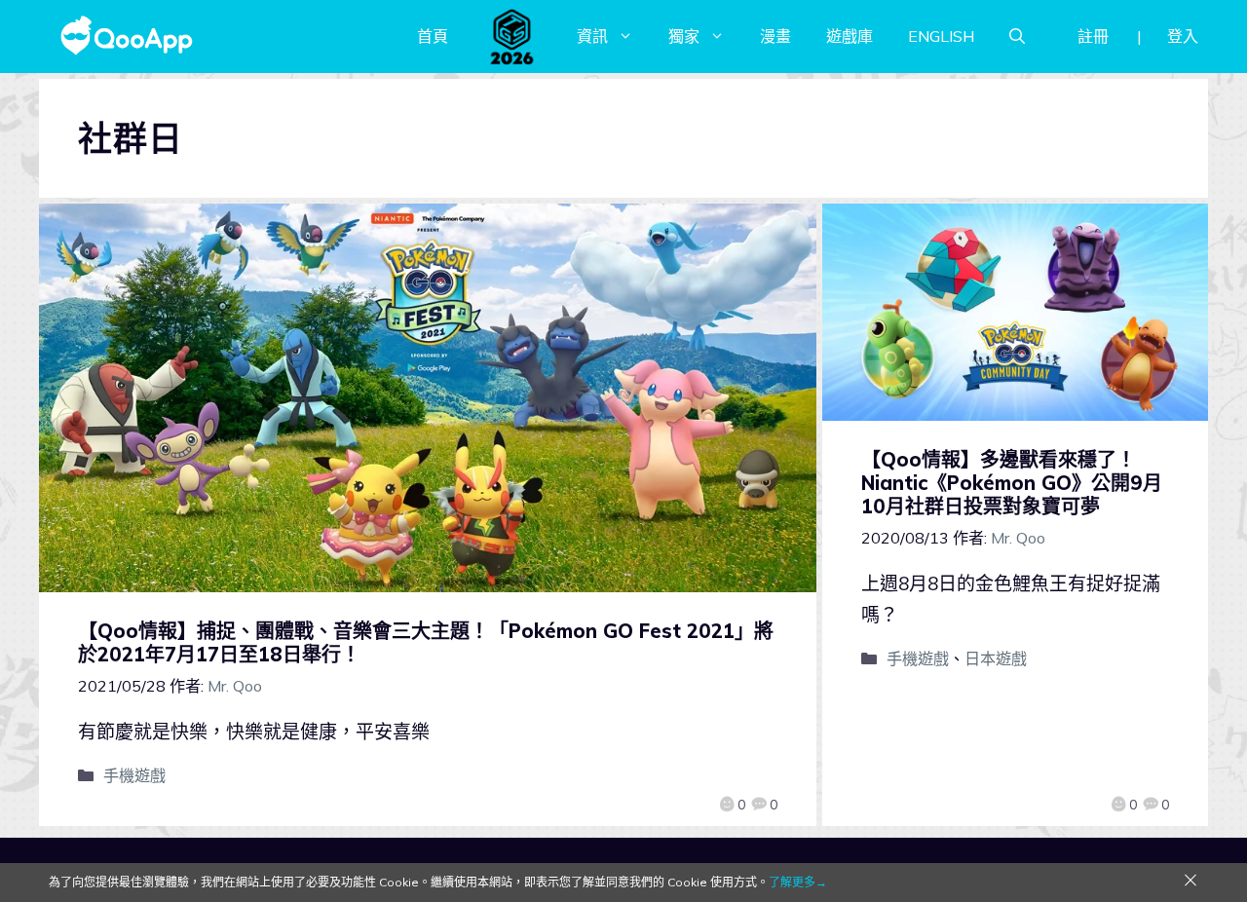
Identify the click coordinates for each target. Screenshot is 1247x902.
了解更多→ (798, 882)
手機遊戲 (134, 775)
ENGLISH (941, 36)
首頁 (432, 36)
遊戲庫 (849, 36)
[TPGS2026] (512, 36)
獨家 (683, 36)
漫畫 (775, 36)
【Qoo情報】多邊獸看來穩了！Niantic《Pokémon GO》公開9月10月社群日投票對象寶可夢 (1011, 482)
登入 (1182, 36)
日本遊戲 (995, 658)
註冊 (1093, 36)
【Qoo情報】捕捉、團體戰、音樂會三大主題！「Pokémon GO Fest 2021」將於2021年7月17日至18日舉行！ (426, 642)
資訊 (592, 36)
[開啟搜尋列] (1017, 36)
